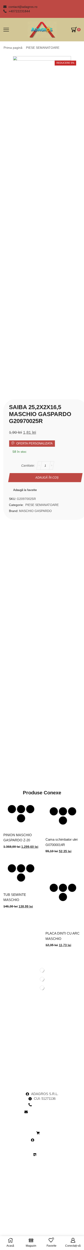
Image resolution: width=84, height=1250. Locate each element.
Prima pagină (13, 47)
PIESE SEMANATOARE (42, 47)
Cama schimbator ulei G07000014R (61, 842)
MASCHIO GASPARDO (35, 511)
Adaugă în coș (47, 477)
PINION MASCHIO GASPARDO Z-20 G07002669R (17, 840)
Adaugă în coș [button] (21, 809)
